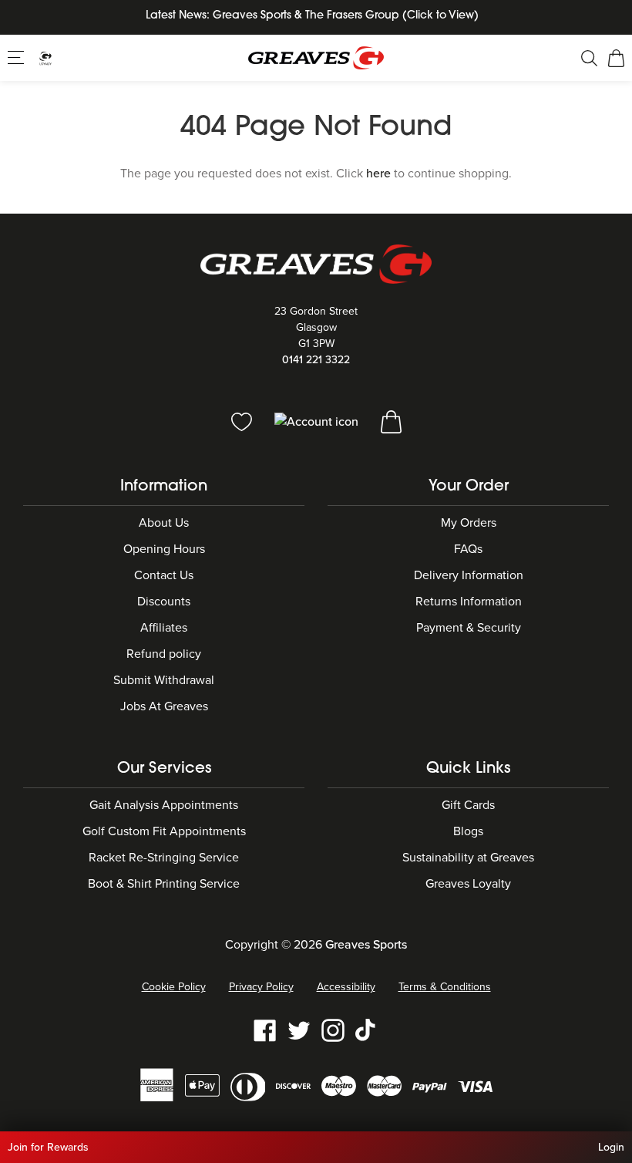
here (378, 173)
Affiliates (163, 627)
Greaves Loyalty (468, 884)
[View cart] (391, 421)
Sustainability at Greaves (468, 857)
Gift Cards (468, 805)
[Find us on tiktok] (366, 1029)
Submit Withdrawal (163, 680)
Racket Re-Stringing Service (164, 857)
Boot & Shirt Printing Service (164, 884)
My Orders (468, 523)
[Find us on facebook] (265, 1029)
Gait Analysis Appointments (163, 805)
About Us (164, 523)
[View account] (317, 421)
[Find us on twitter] (299, 1029)
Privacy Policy (261, 986)
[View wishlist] (243, 421)
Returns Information (468, 601)
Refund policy (163, 654)
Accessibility (346, 986)
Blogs (468, 831)
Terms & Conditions (444, 986)
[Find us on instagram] (333, 1029)
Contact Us (163, 575)
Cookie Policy (174, 986)
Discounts (163, 601)
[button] (17, 57)
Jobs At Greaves (164, 706)
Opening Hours (164, 549)
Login (611, 1147)
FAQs (468, 549)
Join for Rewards (48, 1147)
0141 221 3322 (316, 359)
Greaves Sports (366, 944)
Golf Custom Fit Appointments (164, 831)
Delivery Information (468, 575)
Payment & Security (468, 627)
